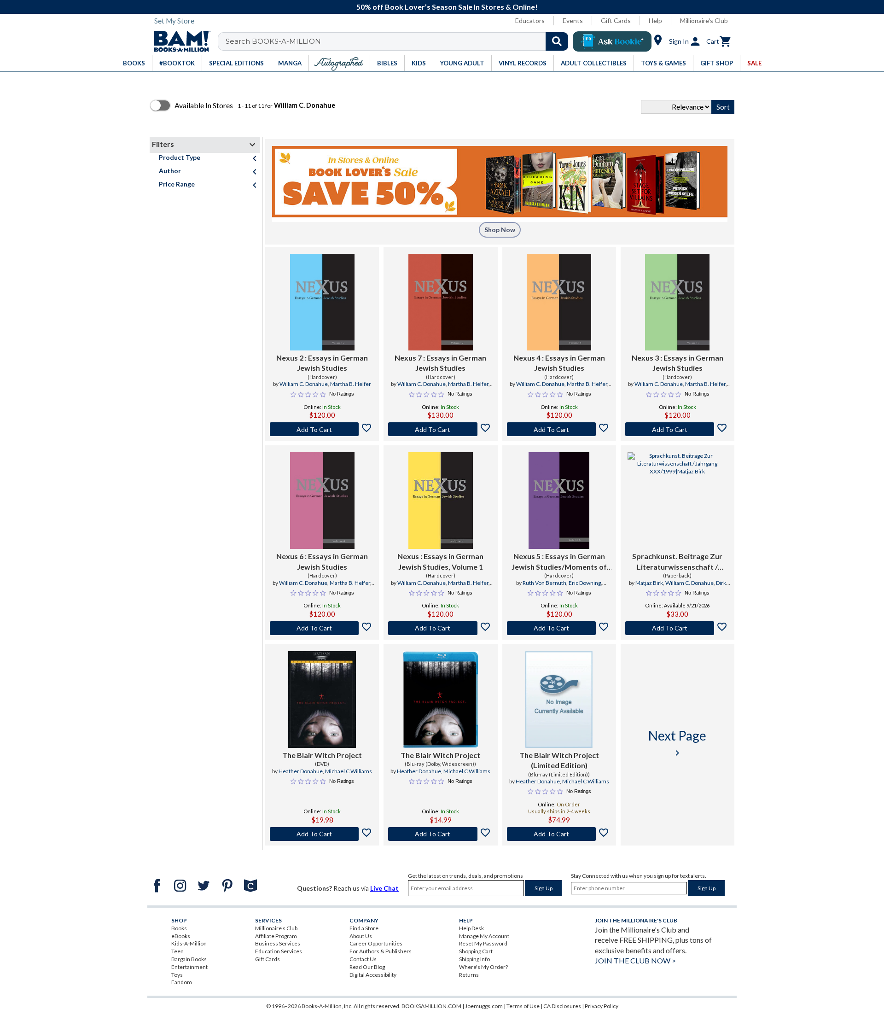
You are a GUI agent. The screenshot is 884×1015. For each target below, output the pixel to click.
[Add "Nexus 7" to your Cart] (440, 429)
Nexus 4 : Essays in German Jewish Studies (559, 362)
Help (655, 20)
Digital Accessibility (372, 974)
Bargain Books (189, 959)
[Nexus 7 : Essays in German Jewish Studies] (440, 302)
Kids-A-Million (189, 943)
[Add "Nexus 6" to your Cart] (322, 628)
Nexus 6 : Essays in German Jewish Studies (322, 561)
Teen (177, 951)
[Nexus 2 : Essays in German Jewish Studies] (322, 302)
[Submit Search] (557, 41)
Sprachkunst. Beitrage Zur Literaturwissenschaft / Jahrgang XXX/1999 (677, 562)
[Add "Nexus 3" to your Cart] (677, 429)
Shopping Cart (476, 951)
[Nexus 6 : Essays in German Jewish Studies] (322, 500)
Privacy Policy (601, 1006)
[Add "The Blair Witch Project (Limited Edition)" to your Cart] (559, 834)
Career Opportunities (375, 943)
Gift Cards (616, 20)
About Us (360, 936)
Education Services (278, 951)
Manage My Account (484, 936)
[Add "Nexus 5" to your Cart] (559, 628)
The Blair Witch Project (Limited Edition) (559, 760)
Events (573, 20)
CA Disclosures (562, 1006)
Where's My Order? (483, 966)
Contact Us (363, 959)
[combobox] (399, 41)
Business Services (277, 943)
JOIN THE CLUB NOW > (635, 960)
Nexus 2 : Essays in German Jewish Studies (322, 362)
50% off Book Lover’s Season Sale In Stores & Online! (447, 6)
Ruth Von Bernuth (544, 582)
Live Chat (384, 888)
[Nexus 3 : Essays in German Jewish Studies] (677, 302)
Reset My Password (483, 943)
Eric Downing (585, 582)
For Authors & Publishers (380, 951)
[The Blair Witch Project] (322, 699)
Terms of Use (523, 1006)
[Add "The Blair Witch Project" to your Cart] (322, 834)
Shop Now (499, 229)
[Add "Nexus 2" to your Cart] (322, 429)
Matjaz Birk (649, 582)
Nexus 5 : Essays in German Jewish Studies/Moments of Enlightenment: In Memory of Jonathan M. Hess (559, 562)
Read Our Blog (367, 966)
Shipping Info (474, 959)
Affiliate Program (276, 936)
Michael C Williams (348, 771)
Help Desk (471, 928)
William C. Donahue (303, 383)
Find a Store (363, 928)
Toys (177, 974)
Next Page (677, 743)
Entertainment (189, 966)
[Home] (179, 41)
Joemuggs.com (484, 1006)
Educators (530, 20)
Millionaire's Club (704, 20)
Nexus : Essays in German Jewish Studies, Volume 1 (440, 561)
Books (179, 928)
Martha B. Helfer (350, 383)
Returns (469, 974)
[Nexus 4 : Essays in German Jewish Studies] (558, 302)
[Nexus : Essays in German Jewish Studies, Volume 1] (440, 500)
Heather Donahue (301, 771)
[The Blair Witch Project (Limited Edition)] (558, 699)
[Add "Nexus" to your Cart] (440, 628)
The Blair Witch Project (322, 755)
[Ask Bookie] (612, 41)
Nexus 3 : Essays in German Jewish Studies (677, 362)
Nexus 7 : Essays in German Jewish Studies (440, 362)
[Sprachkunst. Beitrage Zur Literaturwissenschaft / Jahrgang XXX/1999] (677, 500)
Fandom (181, 982)
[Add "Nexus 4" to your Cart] (559, 429)
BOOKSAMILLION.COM (431, 1006)
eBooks (180, 936)
